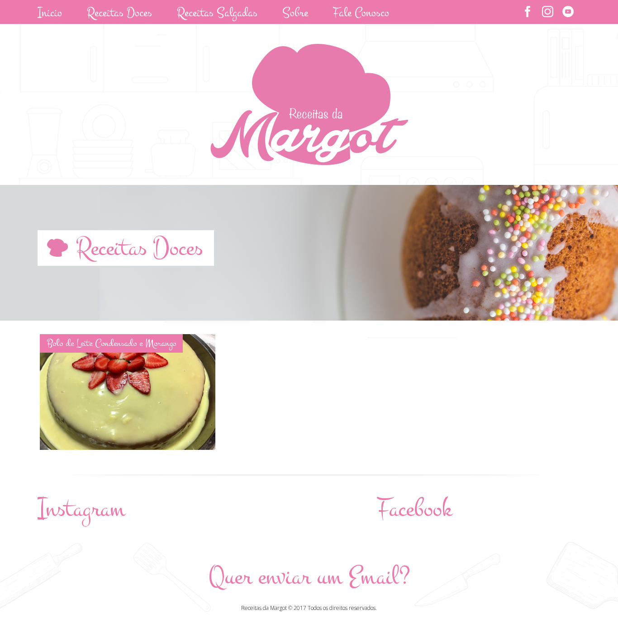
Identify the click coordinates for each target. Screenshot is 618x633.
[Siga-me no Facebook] (527, 11)
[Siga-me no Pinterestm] (568, 11)
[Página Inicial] (309, 162)
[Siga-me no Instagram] (547, 11)
